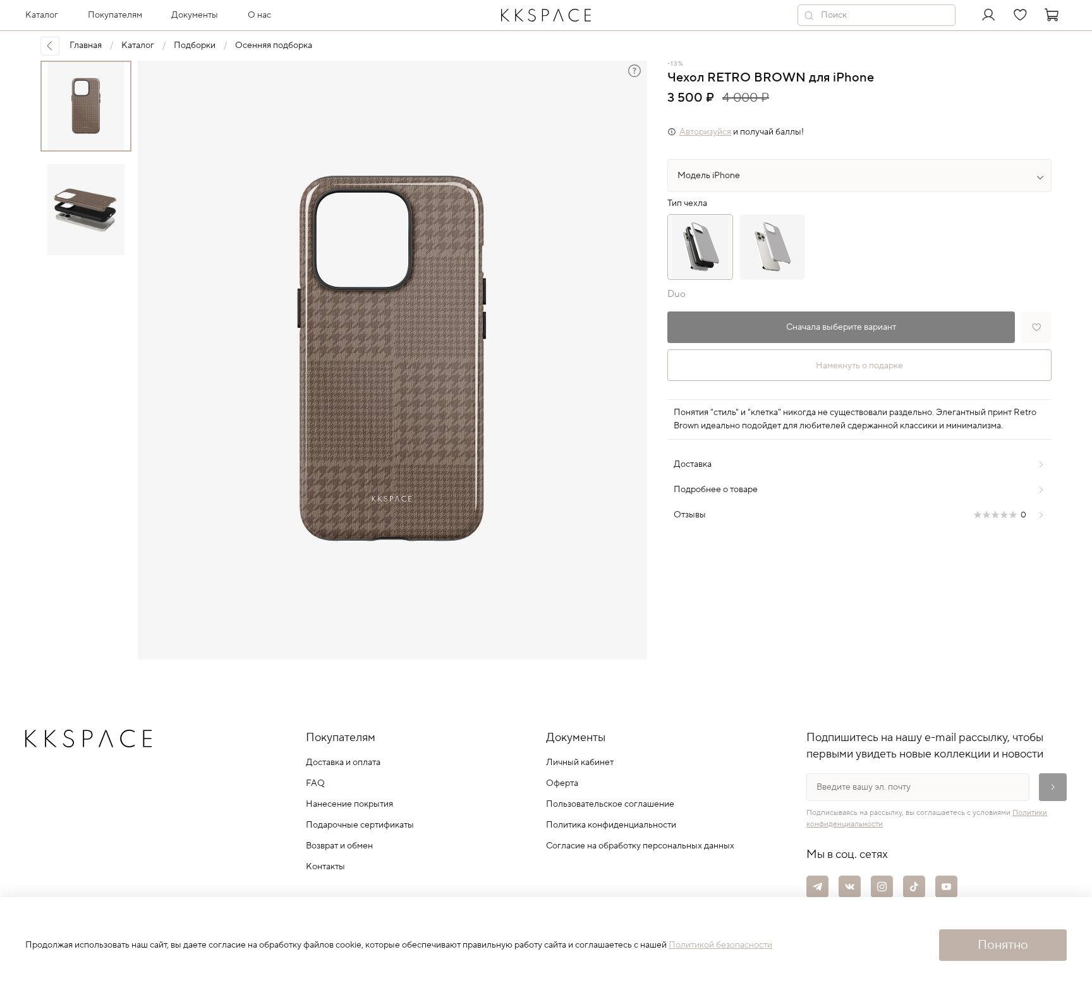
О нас (259, 15)
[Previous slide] (158, 360)
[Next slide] (627, 360)
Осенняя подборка (273, 45)
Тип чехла (687, 203)
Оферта (562, 783)
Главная (86, 45)
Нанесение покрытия (349, 804)
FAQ (315, 783)
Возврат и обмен (339, 846)
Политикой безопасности (720, 945)
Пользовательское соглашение (610, 804)
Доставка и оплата (343, 762)
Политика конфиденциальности (611, 825)
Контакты (325, 866)
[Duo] (700, 247)
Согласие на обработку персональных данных (640, 846)
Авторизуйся (705, 132)
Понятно (1003, 945)
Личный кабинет (580, 762)
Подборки (194, 45)
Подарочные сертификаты (360, 825)
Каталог (137, 45)
